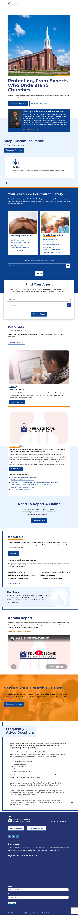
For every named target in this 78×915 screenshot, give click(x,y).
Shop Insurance (16, 828)
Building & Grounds (17, 240)
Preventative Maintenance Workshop (24, 477)
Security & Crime (48, 247)
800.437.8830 (59, 821)
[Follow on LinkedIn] (13, 836)
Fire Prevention (16, 250)
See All (39, 273)
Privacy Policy (31, 913)
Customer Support (36, 828)
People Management (50, 244)
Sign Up (12, 903)
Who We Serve (13, 583)
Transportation (16, 253)
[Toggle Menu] (67, 3)
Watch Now (16, 469)
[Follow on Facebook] (9, 836)
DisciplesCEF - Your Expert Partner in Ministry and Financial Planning (34, 482)
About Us (13, 554)
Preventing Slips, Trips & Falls (53, 252)
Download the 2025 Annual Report (20, 631)
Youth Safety (47, 242)
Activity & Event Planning (51, 249)
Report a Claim (39, 521)
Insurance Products (39, 104)
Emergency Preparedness (20, 247)
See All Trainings (16, 342)
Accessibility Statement (45, 913)
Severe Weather (16, 245)
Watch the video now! (30, 129)
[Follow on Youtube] (17, 836)
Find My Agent (39, 314)
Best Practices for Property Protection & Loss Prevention (31, 484)
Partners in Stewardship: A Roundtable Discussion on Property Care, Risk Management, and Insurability (37, 450)
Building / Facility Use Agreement (22, 487)
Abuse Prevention (49, 239)
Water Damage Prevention (20, 242)
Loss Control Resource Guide (21, 489)
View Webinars (17, 402)
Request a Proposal (18, 104)
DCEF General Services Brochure (22, 480)
